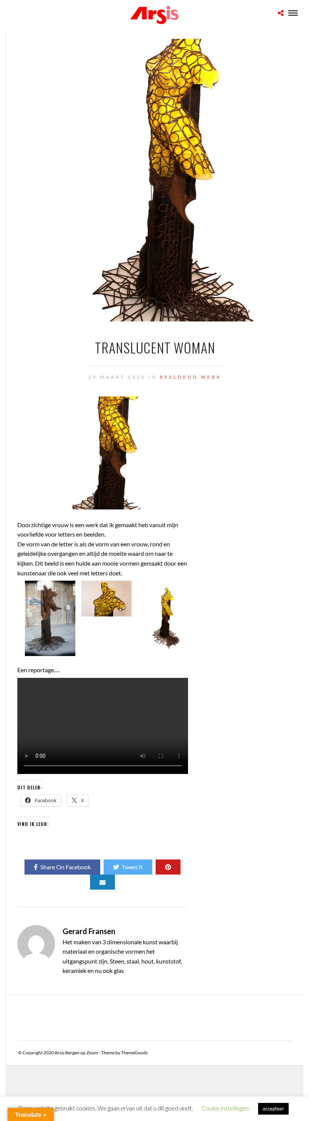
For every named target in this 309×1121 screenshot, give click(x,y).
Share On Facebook (65, 866)
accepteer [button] (273, 1109)
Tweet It (132, 866)
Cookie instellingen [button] (225, 1108)
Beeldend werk (191, 377)
